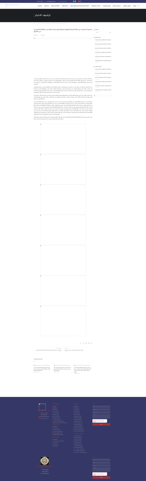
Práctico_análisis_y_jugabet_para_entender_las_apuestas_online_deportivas (108, 52)
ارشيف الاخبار (36, 35)
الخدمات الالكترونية (96, 5)
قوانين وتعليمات (106, 5)
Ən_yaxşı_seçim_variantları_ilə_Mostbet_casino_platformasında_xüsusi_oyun (108, 56)
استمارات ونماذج (117, 5)
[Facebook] (84, 343)
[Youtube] (79, 1)
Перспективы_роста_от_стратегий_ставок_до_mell (104, 60)
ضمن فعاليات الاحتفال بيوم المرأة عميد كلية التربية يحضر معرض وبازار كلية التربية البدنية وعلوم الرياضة (62, 369)
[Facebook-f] (80, 1)
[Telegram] (75, 1)
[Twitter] (73, 1)
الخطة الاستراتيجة (55, 5)
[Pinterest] (91, 343)
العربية (134, 5)
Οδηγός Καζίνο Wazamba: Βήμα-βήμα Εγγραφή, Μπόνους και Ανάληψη (48, 350)
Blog (38, 23)
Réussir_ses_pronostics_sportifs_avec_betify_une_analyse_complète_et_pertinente (109, 44)
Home (34, 23)
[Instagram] (77, 1)
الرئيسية (40, 5)
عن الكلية (46, 5)
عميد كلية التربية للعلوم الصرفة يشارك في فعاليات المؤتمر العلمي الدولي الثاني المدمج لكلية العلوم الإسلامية (42, 369)
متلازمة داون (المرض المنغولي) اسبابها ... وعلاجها (74, 350)
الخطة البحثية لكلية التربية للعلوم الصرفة (79, 5)
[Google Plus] (86, 343)
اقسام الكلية (65, 5)
